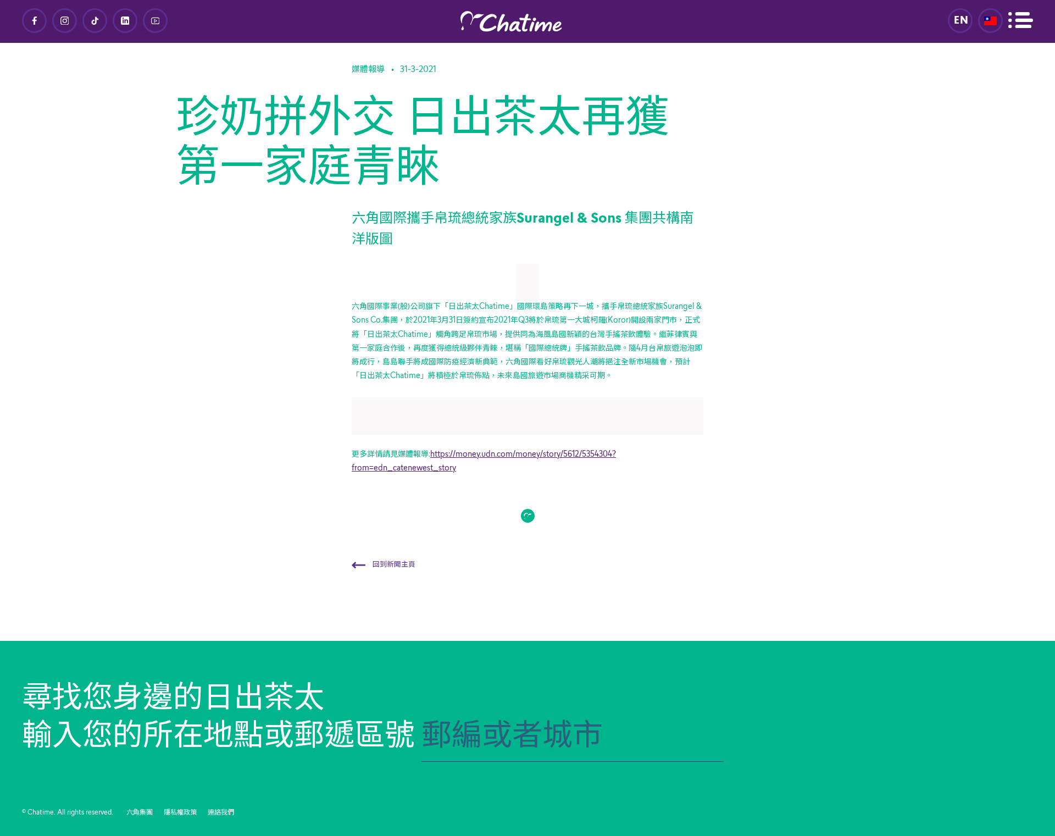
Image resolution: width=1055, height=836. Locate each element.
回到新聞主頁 (393, 565)
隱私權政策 (180, 813)
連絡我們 (221, 813)
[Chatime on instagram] (64, 20)
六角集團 (139, 813)
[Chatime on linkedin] (125, 20)
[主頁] (527, 21)
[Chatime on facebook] (34, 20)
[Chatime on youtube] (155, 20)
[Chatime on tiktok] (94, 20)
